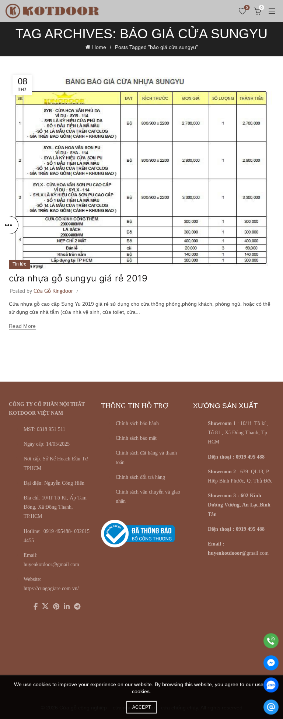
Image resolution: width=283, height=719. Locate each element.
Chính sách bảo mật (136, 438)
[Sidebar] (9, 225)
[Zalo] (271, 685)
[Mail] (271, 707)
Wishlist (247, 8)
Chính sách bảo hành (137, 423)
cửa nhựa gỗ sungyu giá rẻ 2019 (78, 278)
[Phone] (271, 640)
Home (99, 47)
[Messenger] (271, 663)
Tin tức (19, 264)
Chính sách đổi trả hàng (140, 477)
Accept (141, 707)
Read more (22, 326)
